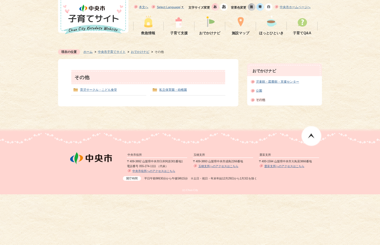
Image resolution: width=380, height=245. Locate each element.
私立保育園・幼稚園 (173, 89)
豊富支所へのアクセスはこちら (284, 166)
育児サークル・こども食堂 (98, 89)
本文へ (143, 7)
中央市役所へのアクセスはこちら (153, 171)
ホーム (88, 52)
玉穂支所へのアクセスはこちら (218, 166)
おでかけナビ (140, 52)
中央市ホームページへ (295, 7)
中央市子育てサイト (112, 52)
